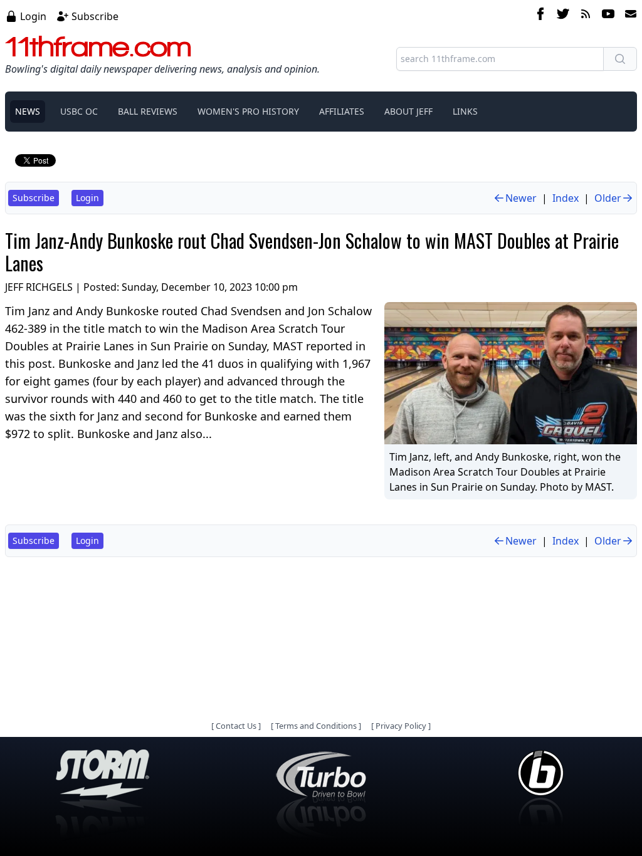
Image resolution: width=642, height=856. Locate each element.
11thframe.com (98, 46)
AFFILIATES (341, 111)
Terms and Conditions (316, 725)
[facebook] (540, 16)
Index (565, 198)
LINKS (465, 111)
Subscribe (94, 16)
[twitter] (563, 16)
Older (607, 198)
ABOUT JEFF (408, 111)
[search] (620, 59)
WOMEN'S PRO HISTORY (248, 111)
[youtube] (608, 16)
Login (33, 16)
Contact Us (236, 725)
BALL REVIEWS (147, 111)
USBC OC (79, 111)
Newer (521, 198)
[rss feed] (585, 16)
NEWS (27, 111)
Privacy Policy (401, 725)
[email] (628, 16)
